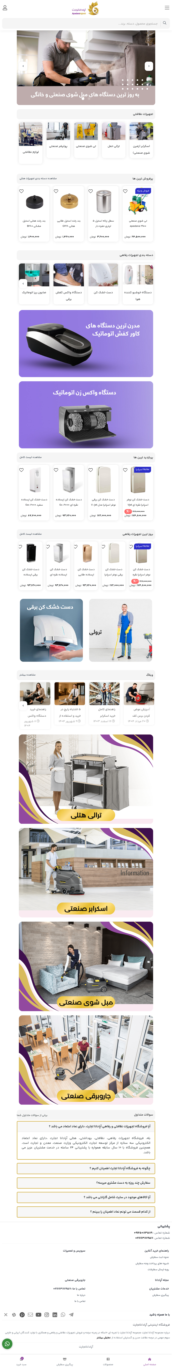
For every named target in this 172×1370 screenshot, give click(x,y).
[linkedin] (55, 1315)
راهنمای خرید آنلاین (157, 1251)
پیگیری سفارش (160, 1295)
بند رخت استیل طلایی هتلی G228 (69, 223)
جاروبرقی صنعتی (75, 1280)
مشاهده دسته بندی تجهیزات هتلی (38, 179)
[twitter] (6, 1315)
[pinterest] (22, 1315)
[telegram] (71, 1315)
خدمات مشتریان (159, 1289)
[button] (89, 98)
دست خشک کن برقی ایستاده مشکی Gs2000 (30, 572)
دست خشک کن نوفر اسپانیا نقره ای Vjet (138, 502)
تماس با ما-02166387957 (69, 1289)
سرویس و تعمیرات (74, 1251)
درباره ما (81, 1295)
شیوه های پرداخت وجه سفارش (152, 1264)
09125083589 (143, 1233)
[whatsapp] (63, 1315)
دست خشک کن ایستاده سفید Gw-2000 (34, 502)
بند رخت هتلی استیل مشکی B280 (34, 223)
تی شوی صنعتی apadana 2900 (138, 223)
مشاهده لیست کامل (31, 457)
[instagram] (47, 1315)
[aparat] (14, 1315)
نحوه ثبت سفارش (159, 1257)
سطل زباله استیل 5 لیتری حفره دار (103, 223)
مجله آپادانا (162, 1280)
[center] (164, 23)
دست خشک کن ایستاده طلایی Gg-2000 (86, 572)
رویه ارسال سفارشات (158, 1270)
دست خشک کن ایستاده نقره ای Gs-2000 (69, 502)
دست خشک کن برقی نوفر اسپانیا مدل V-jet (103, 502)
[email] (30, 1315)
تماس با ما (79, 1301)
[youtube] (38, 1315)
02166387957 (144, 1238)
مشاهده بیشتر (28, 675)
